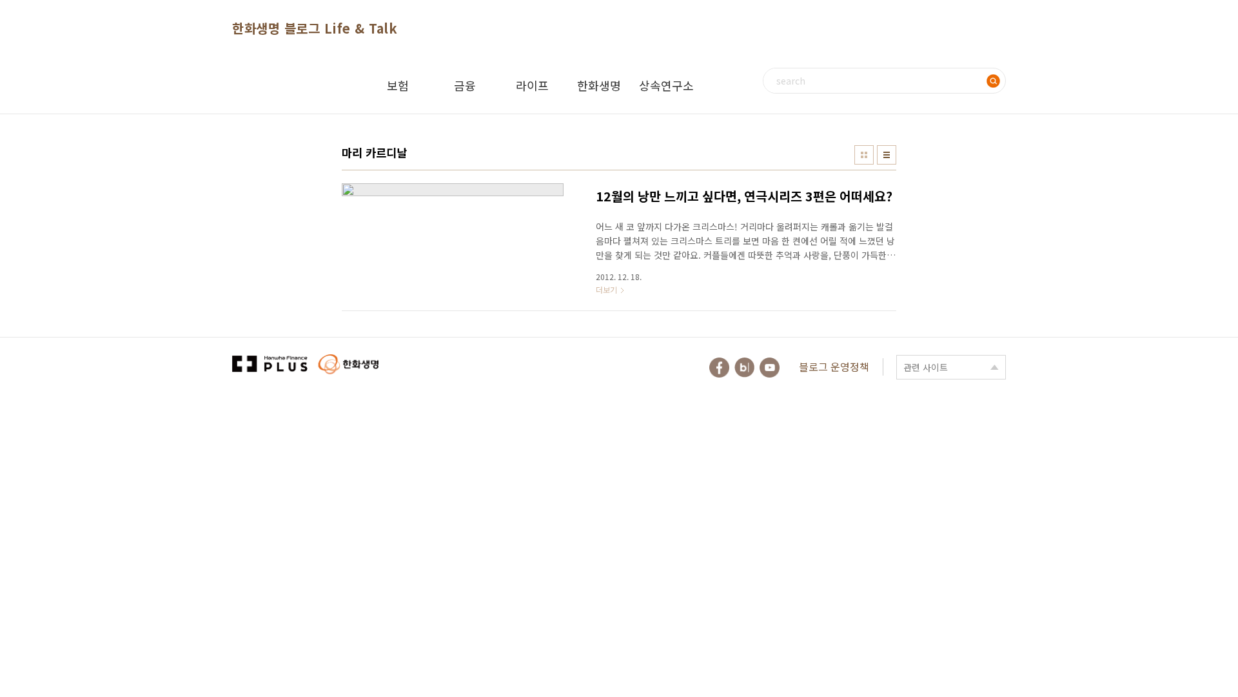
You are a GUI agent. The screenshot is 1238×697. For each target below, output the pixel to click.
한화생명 (599, 85)
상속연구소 (666, 85)
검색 (993, 80)
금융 (465, 85)
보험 (398, 85)
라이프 (532, 85)
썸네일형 (864, 155)
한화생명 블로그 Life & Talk (314, 28)
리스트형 (886, 155)
